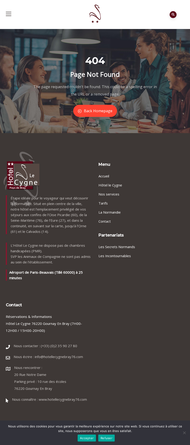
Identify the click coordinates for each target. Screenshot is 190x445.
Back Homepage (98, 110)
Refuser (106, 438)
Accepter (87, 438)
